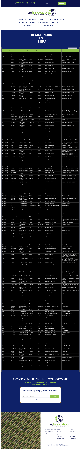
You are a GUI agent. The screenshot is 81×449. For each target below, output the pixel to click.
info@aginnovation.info (50, 433)
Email (23, 394)
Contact (59, 439)
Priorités (59, 431)
